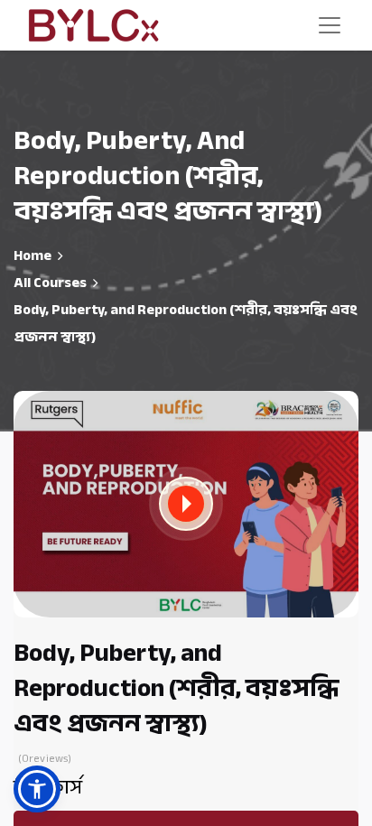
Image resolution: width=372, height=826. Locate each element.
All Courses (50, 282)
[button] (186, 504)
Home (32, 255)
